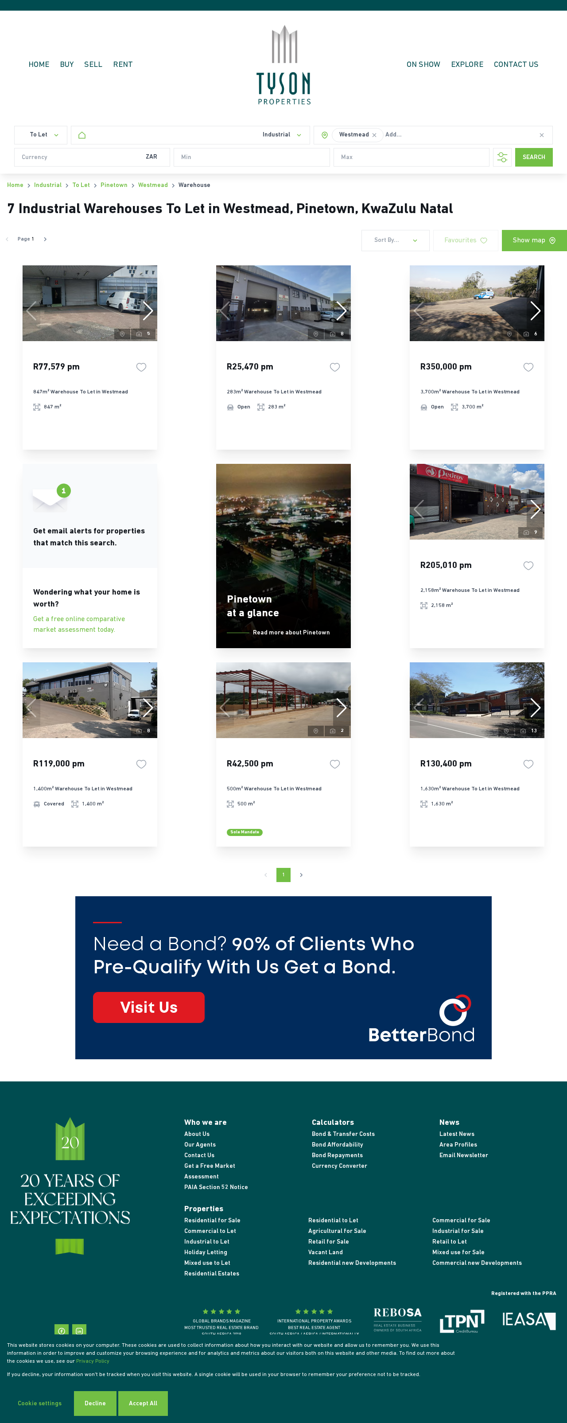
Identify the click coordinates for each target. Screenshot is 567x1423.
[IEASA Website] (529, 1323)
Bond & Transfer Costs (343, 1134)
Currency (34, 157)
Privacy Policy (92, 1361)
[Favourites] (141, 367)
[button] (374, 135)
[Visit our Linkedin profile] (79, 1331)
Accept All (143, 1403)
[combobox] (415, 135)
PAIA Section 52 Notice (216, 1187)
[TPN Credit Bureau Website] (462, 1323)
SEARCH (534, 157)
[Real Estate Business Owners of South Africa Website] (398, 1323)
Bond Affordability (337, 1145)
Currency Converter (339, 1166)
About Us (197, 1134)
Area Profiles (458, 1145)
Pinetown (114, 185)
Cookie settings (40, 1403)
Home (15, 185)
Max (347, 157)
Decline (95, 1403)
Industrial (48, 185)
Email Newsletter (463, 1155)
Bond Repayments (337, 1155)
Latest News (456, 1134)
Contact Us (199, 1155)
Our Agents (200, 1145)
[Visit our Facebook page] (61, 1331)
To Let (81, 185)
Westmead (153, 185)
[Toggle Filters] (502, 157)
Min (186, 157)
